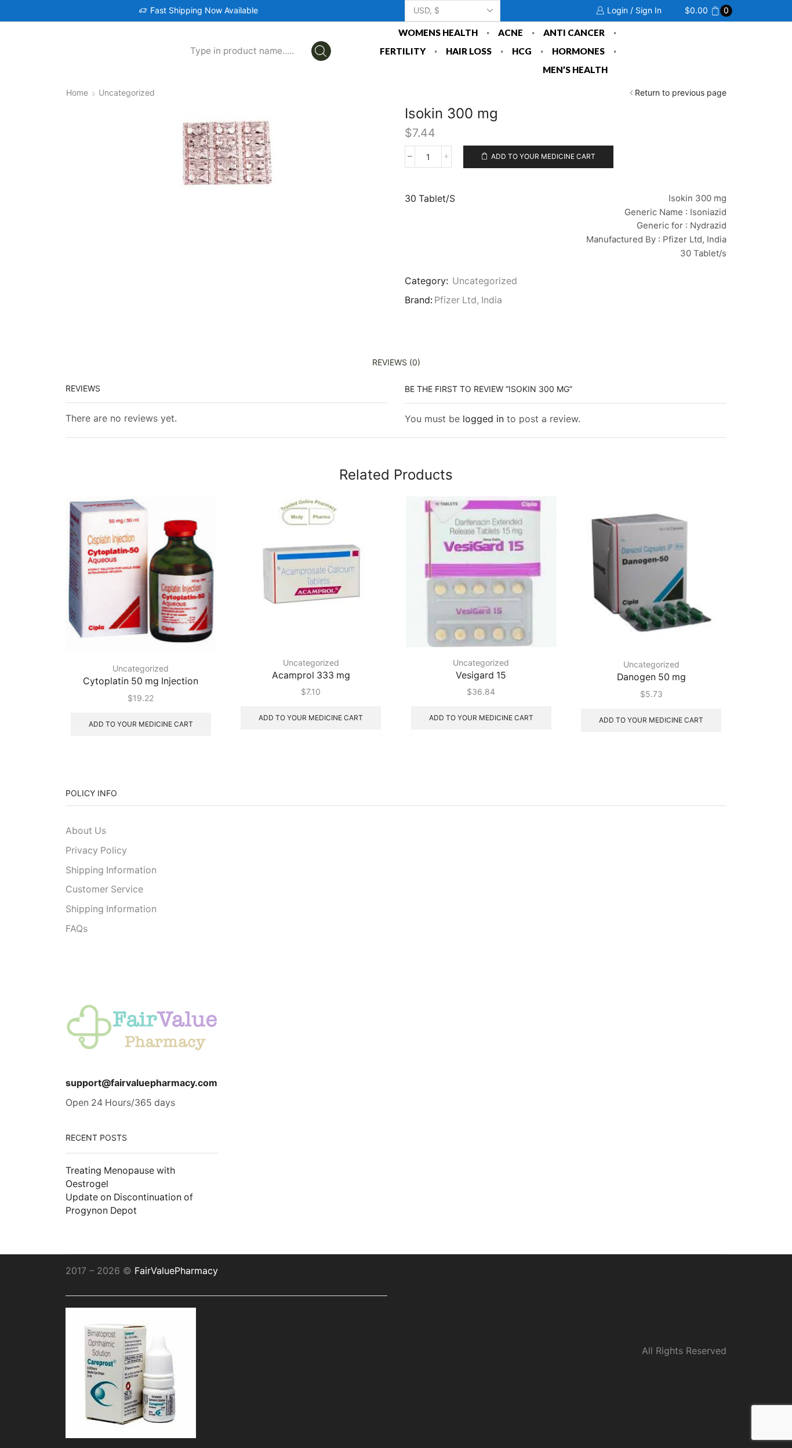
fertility (403, 51)
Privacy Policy (96, 850)
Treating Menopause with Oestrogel (120, 1177)
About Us (86, 830)
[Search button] (321, 51)
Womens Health (438, 32)
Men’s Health (575, 69)
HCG (522, 51)
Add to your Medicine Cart (543, 156)
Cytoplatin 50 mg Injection (140, 681)
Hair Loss (469, 51)
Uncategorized (127, 92)
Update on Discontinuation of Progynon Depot (129, 1204)
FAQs (77, 928)
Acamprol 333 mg (311, 675)
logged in (483, 418)
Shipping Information (111, 870)
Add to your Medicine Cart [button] (141, 724)
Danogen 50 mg (651, 677)
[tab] (396, 362)
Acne (510, 32)
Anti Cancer (574, 32)
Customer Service (104, 889)
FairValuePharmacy (176, 1270)
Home (77, 92)
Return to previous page (680, 92)
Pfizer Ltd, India (468, 300)
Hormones (578, 51)
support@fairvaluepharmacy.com (141, 1082)
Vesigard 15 (481, 675)
